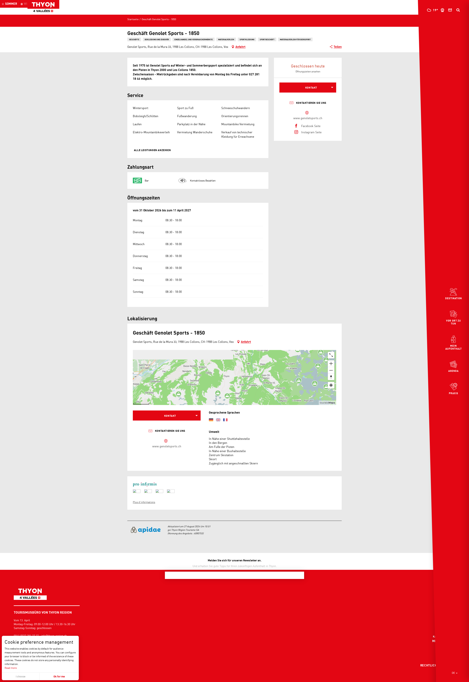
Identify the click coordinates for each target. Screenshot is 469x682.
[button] (458, 10)
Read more (11, 667)
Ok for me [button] (59, 676)
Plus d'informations (144, 502)
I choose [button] (20, 676)
